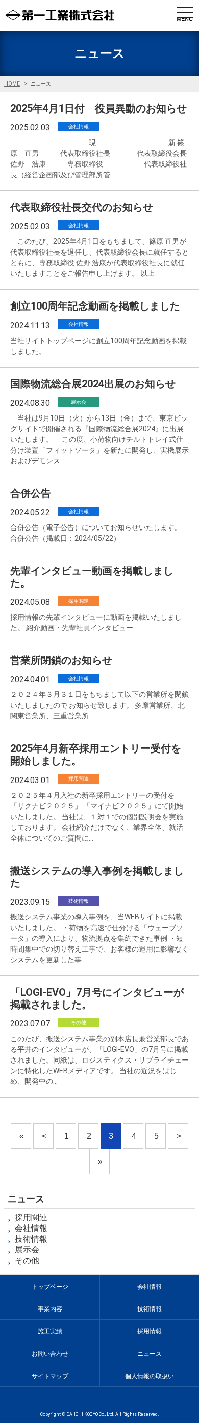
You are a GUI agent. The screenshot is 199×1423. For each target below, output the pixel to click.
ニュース (149, 1353)
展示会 (27, 1249)
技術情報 (31, 1239)
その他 (27, 1260)
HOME (12, 84)
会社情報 (31, 1228)
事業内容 (50, 1309)
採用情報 (149, 1331)
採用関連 (31, 1217)
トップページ (50, 1286)
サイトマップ (50, 1376)
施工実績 (50, 1331)
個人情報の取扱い (149, 1376)
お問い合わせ (50, 1353)
